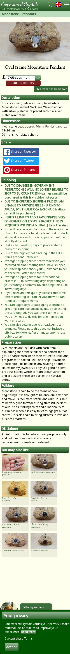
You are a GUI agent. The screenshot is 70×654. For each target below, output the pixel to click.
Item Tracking (58, 225)
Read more (28, 632)
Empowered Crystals (20, 4)
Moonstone (10, 14)
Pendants (29, 14)
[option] (35, 41)
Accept (11, 646)
